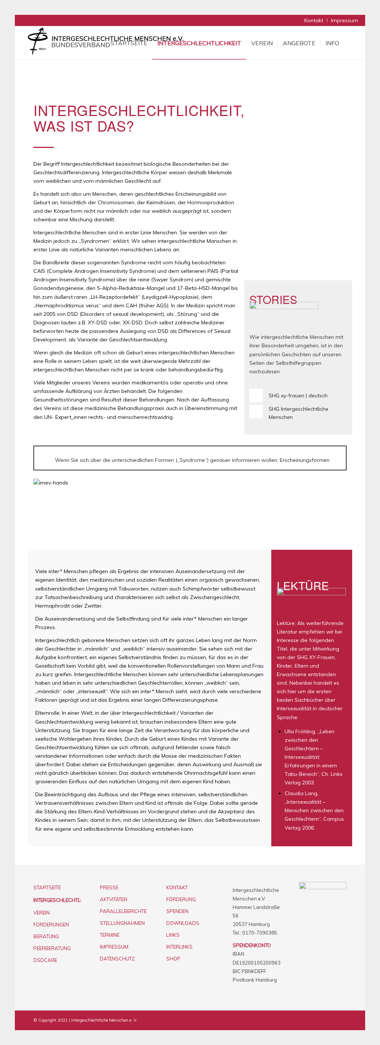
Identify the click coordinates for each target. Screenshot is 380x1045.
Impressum (344, 20)
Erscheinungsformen (305, 460)
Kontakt (313, 20)
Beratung (46, 936)
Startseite (47, 887)
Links (173, 935)
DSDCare (45, 960)
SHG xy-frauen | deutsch (298, 395)
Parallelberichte (123, 911)
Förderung (181, 899)
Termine (109, 935)
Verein (41, 913)
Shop (173, 959)
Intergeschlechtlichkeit (57, 900)
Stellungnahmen (122, 923)
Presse (109, 887)
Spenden (177, 911)
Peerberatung (52, 948)
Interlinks (179, 947)
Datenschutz (117, 959)
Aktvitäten (113, 899)
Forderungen (51, 924)
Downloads (182, 923)
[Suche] (351, 43)
